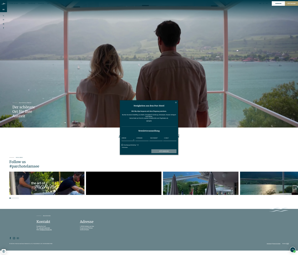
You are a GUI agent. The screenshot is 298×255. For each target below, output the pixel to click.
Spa (48, 3)
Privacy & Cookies (276, 243)
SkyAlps (149, 121)
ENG (267, 3)
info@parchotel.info (46, 230)
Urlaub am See (13, 3)
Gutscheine (55, 3)
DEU (260, 3)
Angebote (41, 3)
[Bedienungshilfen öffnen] (4, 251)
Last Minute (31, 3)
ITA (263, 3)
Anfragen (278, 3)
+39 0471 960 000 (44, 228)
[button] (164, 151)
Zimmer (23, 3)
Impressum (269, 243)
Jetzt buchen (291, 3)
